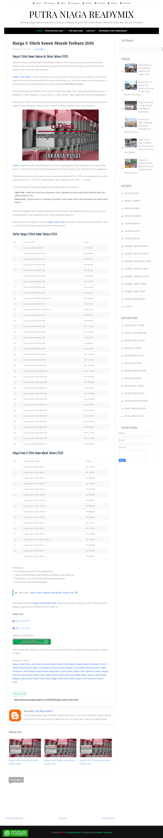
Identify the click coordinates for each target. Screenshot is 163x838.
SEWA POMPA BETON (135, 393)
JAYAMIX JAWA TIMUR (135, 291)
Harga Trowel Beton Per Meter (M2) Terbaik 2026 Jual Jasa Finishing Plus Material (139, 146)
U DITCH (128, 306)
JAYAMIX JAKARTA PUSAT (137, 254)
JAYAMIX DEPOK (132, 238)
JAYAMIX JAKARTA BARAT (137, 246)
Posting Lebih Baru (14, 818)
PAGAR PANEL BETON (135, 340)
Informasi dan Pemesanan (113, 31)
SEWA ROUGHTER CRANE (136, 401)
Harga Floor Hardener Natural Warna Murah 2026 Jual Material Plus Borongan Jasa (139, 166)
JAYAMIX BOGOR (132, 231)
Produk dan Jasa (54, 31)
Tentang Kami (75, 31)
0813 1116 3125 (22, 621)
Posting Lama (108, 818)
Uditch (15, 165)
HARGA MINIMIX (132, 208)
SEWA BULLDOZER (133, 363)
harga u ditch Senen (56, 222)
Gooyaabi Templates (103, 833)
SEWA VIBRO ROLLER (134, 416)
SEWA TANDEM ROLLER (135, 408)
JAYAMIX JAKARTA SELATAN (138, 261)
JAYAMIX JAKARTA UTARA (137, 276)
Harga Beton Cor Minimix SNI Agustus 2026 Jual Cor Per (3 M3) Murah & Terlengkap (139, 88)
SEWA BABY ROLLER (134, 355)
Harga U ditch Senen (22, 77)
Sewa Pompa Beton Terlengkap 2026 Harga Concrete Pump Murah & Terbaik (139, 125)
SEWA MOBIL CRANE (134, 386)
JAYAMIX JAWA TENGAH (136, 284)
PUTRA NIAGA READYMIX (81, 14)
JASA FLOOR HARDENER (136, 333)
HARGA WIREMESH (133, 216)
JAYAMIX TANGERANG (135, 299)
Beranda (62, 818)
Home (39, 31)
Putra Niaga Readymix (44, 711)
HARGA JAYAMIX (132, 201)
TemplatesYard (73, 833)
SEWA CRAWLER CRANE (136, 370)
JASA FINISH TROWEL (135, 325)
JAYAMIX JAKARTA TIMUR (136, 269)
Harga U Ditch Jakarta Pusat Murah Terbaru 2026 (52, 592)
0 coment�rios (39, 49)
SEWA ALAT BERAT (133, 348)
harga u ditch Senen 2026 (44, 603)
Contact (91, 31)
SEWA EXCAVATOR (133, 378)
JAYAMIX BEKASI (132, 223)
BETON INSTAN (132, 193)
